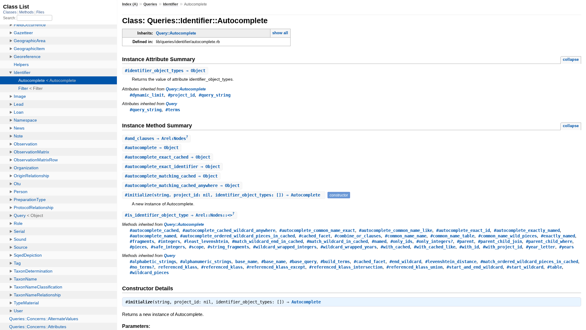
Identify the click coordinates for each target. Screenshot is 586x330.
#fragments (142, 241)
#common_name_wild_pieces (507, 235)
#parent (465, 241)
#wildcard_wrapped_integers (285, 246)
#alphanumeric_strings (205, 261)
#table (554, 267)
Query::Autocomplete (176, 33)
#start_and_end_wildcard (475, 267)
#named (379, 241)
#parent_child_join (500, 241)
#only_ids (401, 241)
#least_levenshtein (206, 241)
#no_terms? (142, 267)
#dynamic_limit (147, 95)
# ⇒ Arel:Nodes (156, 138)
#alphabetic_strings (153, 261)
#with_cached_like (434, 246)
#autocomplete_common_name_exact (317, 230)
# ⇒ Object (165, 70)
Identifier (170, 4)
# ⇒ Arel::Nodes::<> (179, 215)
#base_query (303, 261)
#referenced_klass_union (414, 267)
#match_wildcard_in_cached (337, 241)
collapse (571, 59)
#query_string (214, 95)
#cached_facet (315, 235)
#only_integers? (434, 241)
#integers (169, 241)
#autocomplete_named (153, 235)
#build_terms (335, 261)
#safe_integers (168, 246)
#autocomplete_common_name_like (395, 230)
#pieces (138, 246)
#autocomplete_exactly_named (527, 230)
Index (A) (130, 4)
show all (280, 33)
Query (171, 103)
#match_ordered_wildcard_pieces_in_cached (529, 261)
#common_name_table (452, 235)
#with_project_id (502, 246)
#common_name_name (405, 235)
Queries (150, 4)
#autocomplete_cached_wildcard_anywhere (229, 230)
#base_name (273, 261)
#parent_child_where (549, 241)
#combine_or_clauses (358, 235)
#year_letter (540, 246)
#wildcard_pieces (149, 272)
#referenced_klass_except (276, 267)
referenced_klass (177, 267)
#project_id (181, 95)
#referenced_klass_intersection (345, 267)
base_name (246, 261)
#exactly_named (558, 235)
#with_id (469, 246)
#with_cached (395, 246)
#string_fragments (228, 246)
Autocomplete (306, 301)
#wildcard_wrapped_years (348, 246)
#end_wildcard (405, 261)
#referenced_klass (222, 267)
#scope (196, 246)
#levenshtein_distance (450, 261)
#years (566, 246)
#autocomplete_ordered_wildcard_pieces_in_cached (237, 235)
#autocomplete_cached (154, 230)
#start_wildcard (525, 267)
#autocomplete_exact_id (463, 230)
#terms (172, 109)
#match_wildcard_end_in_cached (267, 241)
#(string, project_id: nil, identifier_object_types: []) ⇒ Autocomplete (224, 195)
